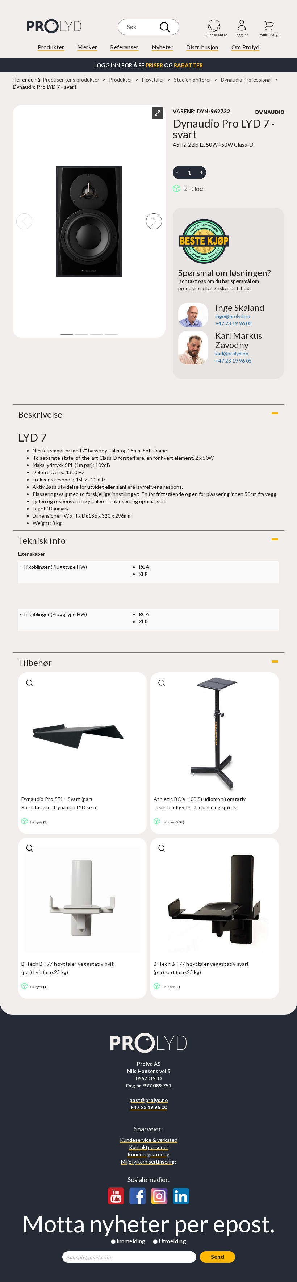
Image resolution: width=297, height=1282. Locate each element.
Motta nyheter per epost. (148, 1223)
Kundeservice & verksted (148, 1140)
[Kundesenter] (214, 25)
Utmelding (173, 1240)
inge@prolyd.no (232, 316)
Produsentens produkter (71, 79)
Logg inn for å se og (148, 65)
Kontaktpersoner (148, 1147)
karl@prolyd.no (231, 353)
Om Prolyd (245, 46)
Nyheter (162, 46)
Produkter (51, 46)
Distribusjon (202, 46)
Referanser (124, 46)
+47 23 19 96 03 (233, 323)
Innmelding (131, 1240)
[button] (148, 414)
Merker (87, 46)
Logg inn (241, 25)
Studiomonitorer (192, 79)
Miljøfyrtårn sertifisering (148, 1161)
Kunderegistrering (148, 1154)
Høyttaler (153, 79)
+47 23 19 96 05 (233, 361)
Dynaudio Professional (246, 79)
